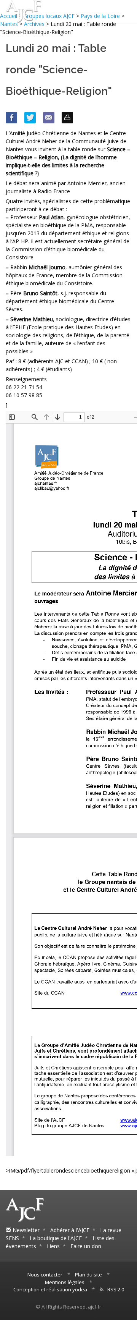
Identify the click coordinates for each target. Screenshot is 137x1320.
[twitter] (30, 117)
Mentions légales (64, 1282)
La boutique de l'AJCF (56, 1238)
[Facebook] (11, 117)
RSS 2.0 (115, 1289)
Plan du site (88, 1274)
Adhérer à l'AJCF (69, 1230)
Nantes (9, 24)
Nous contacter (44, 1274)
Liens (53, 1246)
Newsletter (25, 1230)
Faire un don (85, 1246)
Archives (34, 24)
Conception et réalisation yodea (50, 1289)
